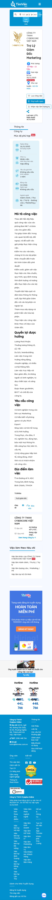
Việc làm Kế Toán (27, 832)
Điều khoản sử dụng (35, 744)
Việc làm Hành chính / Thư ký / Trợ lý (25, 563)
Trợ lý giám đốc (21, 498)
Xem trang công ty (26, 537)
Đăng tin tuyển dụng (18, 890)
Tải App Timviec (39, 830)
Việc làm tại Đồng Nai (16, 865)
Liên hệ (34, 729)
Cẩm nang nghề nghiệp (15, 775)
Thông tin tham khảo (14, 781)
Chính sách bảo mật (35, 739)
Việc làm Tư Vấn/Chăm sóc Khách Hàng (28, 852)
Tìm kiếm (39, 14)
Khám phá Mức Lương (38, 840)
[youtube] (35, 762)
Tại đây (26, 675)
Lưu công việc (36, 96)
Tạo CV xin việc (39, 824)
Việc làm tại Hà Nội (17, 828)
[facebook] (27, 762)
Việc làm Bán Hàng (28, 861)
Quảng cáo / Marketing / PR (28, 202)
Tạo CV (13, 768)
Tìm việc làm (15, 762)
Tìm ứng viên (15, 893)
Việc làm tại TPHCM (17, 835)
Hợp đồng (24, 164)
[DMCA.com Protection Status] (31, 771)
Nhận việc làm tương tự (40, 107)
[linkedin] (30, 762)
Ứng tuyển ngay (36, 101)
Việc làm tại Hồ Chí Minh (21, 574)
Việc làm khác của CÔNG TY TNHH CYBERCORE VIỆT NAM (26, 557)
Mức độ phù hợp (24, 135)
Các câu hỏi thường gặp (36, 733)
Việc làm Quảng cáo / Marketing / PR (25, 569)
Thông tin (19, 126)
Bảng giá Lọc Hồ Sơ (18, 896)
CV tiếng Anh (15, 771)
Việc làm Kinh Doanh (27, 825)
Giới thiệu (35, 726)
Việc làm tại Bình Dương (16, 855)
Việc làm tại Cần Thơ (16, 875)
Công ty (18, 131)
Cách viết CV (15, 765)
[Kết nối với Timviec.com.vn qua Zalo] (44, 895)
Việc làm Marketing (28, 843)
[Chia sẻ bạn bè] (28, 111)
